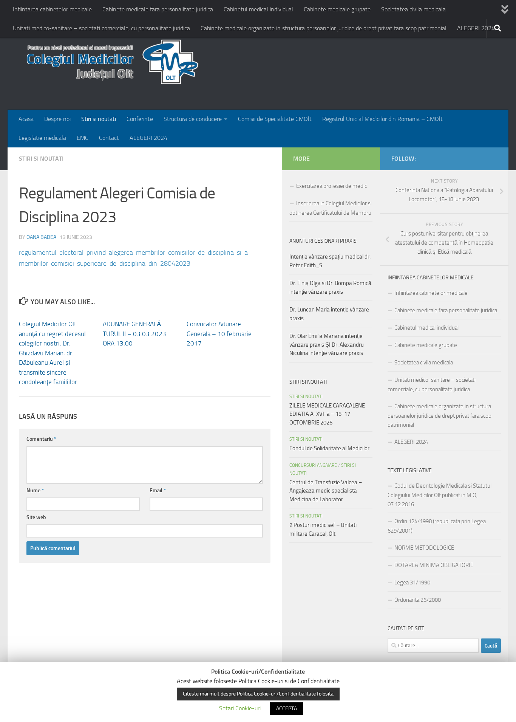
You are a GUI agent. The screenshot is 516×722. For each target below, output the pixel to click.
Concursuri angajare (313, 465)
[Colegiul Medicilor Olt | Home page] (109, 64)
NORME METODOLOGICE (424, 547)
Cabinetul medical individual (258, 9)
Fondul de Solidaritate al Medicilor (329, 448)
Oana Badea (41, 237)
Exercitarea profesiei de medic (331, 186)
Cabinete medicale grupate (337, 9)
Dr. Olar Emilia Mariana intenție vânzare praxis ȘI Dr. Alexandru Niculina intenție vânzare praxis (326, 344)
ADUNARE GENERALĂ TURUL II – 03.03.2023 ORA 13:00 (134, 333)
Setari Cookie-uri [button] (240, 708)
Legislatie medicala (42, 137)
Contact (109, 137)
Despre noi (57, 118)
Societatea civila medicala (413, 9)
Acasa (26, 118)
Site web (36, 517)
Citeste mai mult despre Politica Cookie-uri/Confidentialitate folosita (258, 694)
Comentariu (41, 439)
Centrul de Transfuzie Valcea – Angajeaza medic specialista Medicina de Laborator (325, 491)
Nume (35, 490)
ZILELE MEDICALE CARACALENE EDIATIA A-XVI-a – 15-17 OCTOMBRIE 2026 (327, 414)
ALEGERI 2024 (476, 28)
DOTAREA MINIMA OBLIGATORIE (433, 565)
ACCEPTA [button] (286, 708)
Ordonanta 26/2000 (417, 600)
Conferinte (140, 118)
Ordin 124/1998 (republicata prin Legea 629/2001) (437, 526)
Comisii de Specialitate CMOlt (275, 118)
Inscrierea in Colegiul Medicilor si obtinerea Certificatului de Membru (330, 208)
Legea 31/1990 (412, 582)
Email (158, 490)
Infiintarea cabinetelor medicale (52, 9)
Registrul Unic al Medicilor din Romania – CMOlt (382, 118)
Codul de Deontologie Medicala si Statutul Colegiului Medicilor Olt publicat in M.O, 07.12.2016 (439, 495)
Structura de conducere (193, 118)
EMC (82, 137)
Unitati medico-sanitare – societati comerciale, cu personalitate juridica (101, 28)
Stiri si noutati (98, 118)
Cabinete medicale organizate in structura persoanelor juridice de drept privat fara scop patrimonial (323, 28)
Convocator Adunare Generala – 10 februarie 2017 (219, 333)
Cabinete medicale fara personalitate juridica (157, 9)
